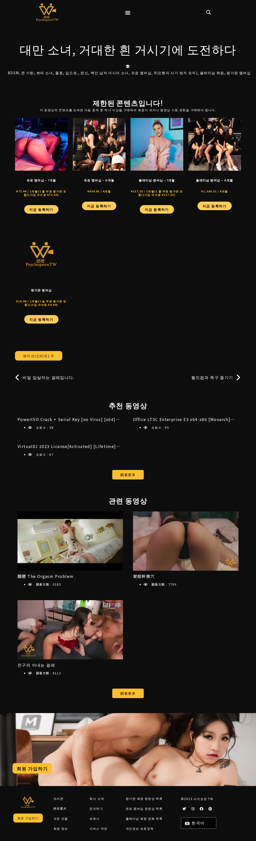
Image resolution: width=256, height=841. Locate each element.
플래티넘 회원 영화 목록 (144, 818)
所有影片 (60, 808)
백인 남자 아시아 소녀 (110, 72)
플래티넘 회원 (212, 72)
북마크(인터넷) (36, 355)
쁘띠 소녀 (44, 72)
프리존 (59, 798)
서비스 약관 (98, 828)
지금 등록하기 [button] (41, 209)
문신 (84, 72)
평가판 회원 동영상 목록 (144, 798)
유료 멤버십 (141, 72)
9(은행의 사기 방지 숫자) (176, 72)
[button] (128, 12)
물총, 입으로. (66, 72)
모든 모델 (61, 818)
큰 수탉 (27, 72)
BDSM (13, 72)
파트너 (95, 818)
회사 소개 (97, 798)
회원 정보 (61, 828)
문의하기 (96, 808)
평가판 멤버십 (238, 72)
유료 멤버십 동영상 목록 (144, 808)
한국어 (197, 823)
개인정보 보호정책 (140, 828)
